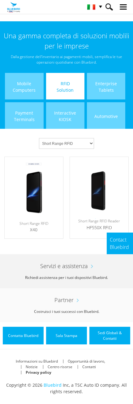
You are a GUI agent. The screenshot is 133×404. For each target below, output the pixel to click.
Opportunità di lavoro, (86, 361)
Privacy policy (38, 372)
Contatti (89, 366)
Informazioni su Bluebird (37, 361)
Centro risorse (60, 366)
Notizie (32, 366)
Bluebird (53, 385)
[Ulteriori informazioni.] (33, 198)
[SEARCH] (109, 7)
